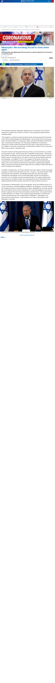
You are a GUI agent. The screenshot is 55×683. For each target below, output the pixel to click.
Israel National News (5, 29)
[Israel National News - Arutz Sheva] (27, 1)
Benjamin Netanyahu (15, 60)
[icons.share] (52, 1)
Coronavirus (5, 60)
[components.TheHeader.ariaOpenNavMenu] (9, 1)
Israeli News (13, 29)
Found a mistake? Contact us (27, 235)
